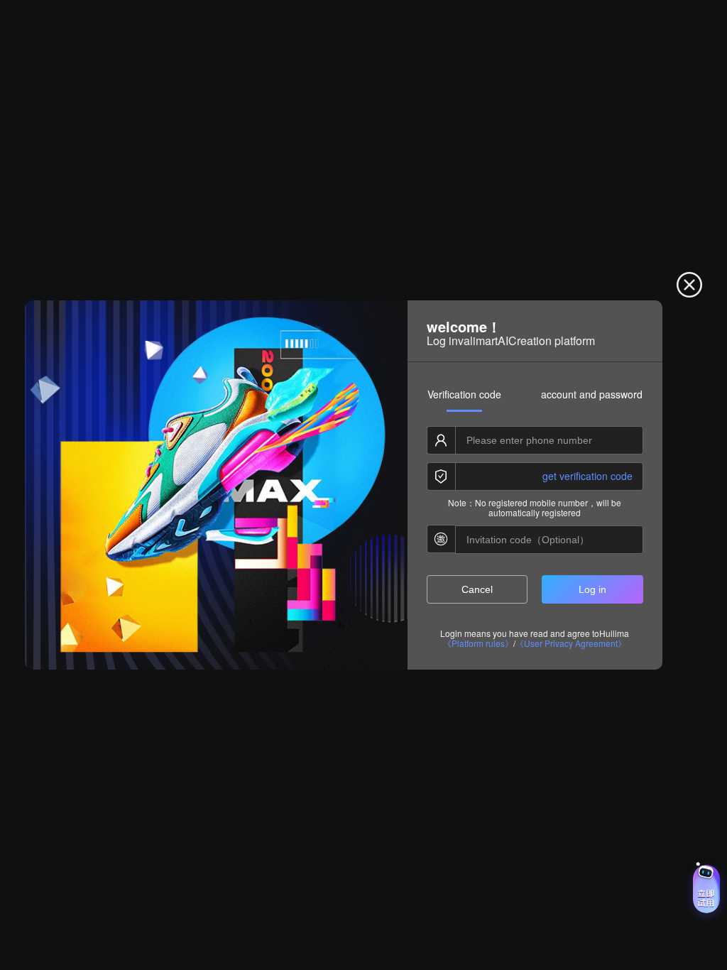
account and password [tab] (592, 394)
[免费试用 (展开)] (706, 889)
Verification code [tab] (464, 394)
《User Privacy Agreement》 (570, 643)
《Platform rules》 (478, 643)
